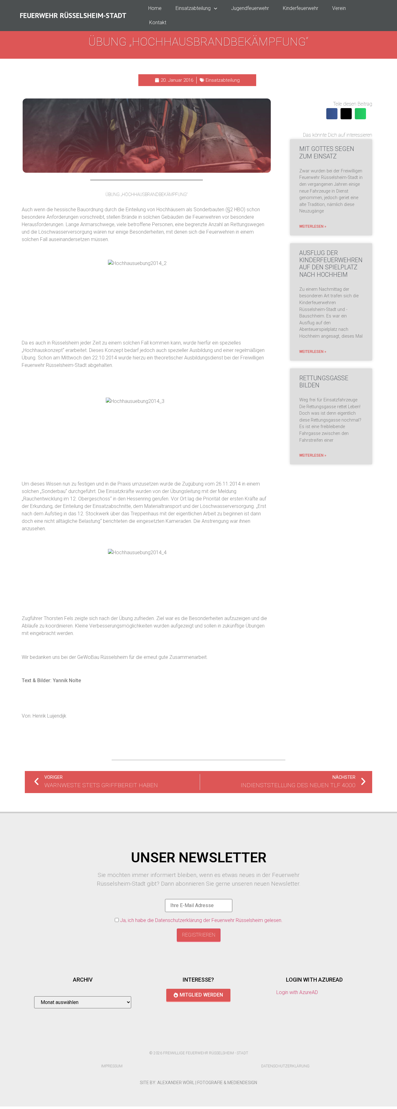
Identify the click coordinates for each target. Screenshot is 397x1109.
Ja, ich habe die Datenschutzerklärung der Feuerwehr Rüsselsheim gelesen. (201, 920)
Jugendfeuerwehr (250, 8)
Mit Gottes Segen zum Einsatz (326, 152)
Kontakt (157, 22)
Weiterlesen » (312, 226)
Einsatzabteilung (193, 8)
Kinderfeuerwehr (300, 8)
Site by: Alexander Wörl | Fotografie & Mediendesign (198, 1082)
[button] (331, 113)
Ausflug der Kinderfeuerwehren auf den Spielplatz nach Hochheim (331, 263)
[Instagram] (205, 1042)
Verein (339, 8)
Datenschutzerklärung (285, 1066)
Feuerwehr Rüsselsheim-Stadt (73, 15)
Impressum (112, 1066)
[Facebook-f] (192, 1042)
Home (155, 8)
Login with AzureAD (297, 992)
